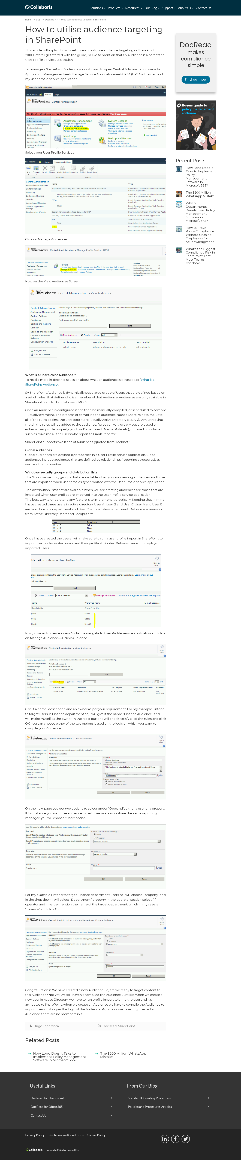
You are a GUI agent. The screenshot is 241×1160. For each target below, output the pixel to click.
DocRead (110, 1026)
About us (184, 8)
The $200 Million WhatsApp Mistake (200, 194)
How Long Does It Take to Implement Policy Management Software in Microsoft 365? (201, 176)
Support (167, 8)
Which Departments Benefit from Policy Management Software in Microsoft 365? (200, 211)
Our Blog (150, 8)
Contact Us (203, 8)
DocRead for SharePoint (47, 1098)
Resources (132, 8)
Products (114, 8)
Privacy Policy (34, 1135)
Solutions (96, 8)
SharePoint (126, 1026)
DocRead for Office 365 (47, 1107)
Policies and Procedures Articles (150, 1107)
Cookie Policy (96, 1135)
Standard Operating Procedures (149, 1098)
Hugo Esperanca (46, 1026)
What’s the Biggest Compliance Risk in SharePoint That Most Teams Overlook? (200, 256)
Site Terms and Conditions (66, 1135)
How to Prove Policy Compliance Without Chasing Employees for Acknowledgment (200, 235)
